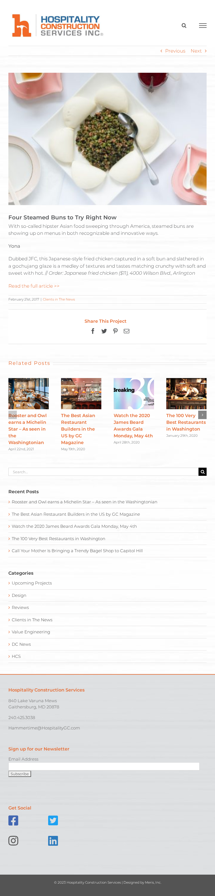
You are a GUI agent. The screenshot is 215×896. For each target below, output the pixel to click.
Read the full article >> (34, 286)
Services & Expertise (69, 888)
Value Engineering (31, 632)
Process (116, 888)
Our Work (21, 888)
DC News (21, 644)
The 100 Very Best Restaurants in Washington (186, 422)
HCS (16, 656)
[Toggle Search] (184, 25)
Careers (150, 888)
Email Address (23, 759)
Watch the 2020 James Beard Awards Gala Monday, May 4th (74, 526)
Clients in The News (59, 299)
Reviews (20, 607)
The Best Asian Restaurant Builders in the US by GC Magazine (78, 429)
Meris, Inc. (153, 882)
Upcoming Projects (32, 583)
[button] (12, 415)
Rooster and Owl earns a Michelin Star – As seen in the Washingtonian (27, 429)
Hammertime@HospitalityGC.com (44, 728)
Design (19, 595)
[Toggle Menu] (203, 25)
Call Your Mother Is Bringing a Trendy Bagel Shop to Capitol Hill (77, 550)
